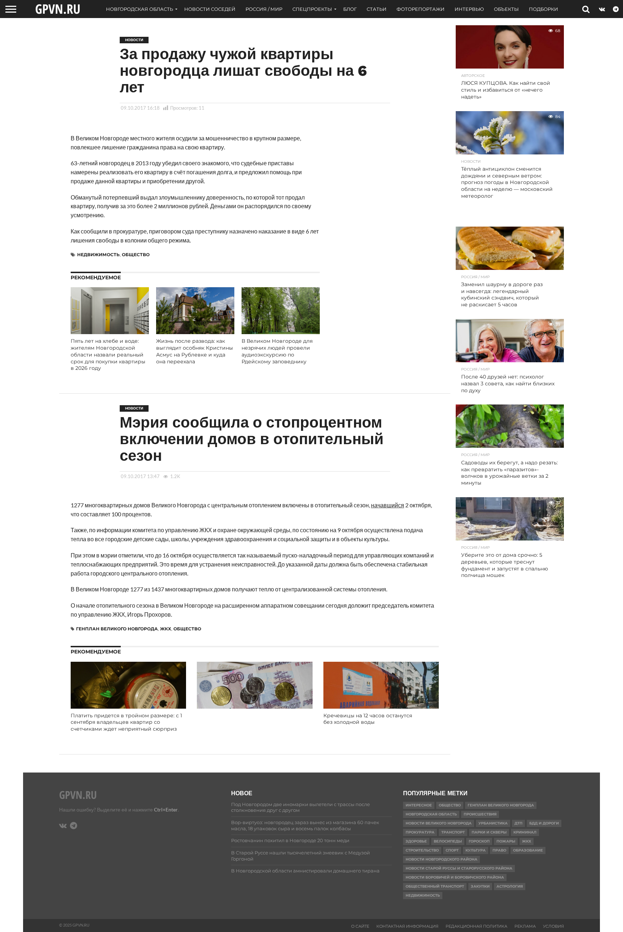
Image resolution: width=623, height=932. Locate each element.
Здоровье (416, 841)
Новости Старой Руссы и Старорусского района (459, 868)
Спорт (452, 850)
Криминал (524, 832)
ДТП (518, 823)
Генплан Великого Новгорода (117, 628)
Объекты (506, 9)
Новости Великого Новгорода (439, 823)
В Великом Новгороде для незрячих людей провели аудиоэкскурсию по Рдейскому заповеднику (277, 351)
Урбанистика (493, 823)
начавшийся (387, 505)
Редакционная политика (476, 926)
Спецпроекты (312, 9)
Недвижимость (98, 254)
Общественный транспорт (435, 886)
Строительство (422, 850)
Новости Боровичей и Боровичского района (455, 877)
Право (499, 850)
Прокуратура (420, 832)
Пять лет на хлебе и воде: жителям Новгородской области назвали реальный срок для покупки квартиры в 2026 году (108, 354)
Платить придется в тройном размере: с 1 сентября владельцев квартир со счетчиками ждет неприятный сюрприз (126, 722)
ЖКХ (165, 628)
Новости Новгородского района (441, 859)
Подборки (543, 9)
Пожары (505, 841)
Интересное (419, 805)
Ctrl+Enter (166, 809)
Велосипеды (448, 841)
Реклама (525, 926)
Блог (350, 9)
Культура (475, 850)
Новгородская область (139, 9)
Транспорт (453, 832)
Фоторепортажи (421, 9)
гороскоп (479, 841)
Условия (553, 926)
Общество (136, 254)
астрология (509, 886)
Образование (528, 850)
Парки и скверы (489, 832)
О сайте (360, 926)
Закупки (480, 886)
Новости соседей (209, 9)
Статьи (376, 9)
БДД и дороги (544, 823)
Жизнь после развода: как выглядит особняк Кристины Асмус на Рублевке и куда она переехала (194, 351)
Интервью (469, 9)
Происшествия (480, 814)
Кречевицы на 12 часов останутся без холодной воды (367, 719)
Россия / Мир (264, 9)
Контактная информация (407, 926)
